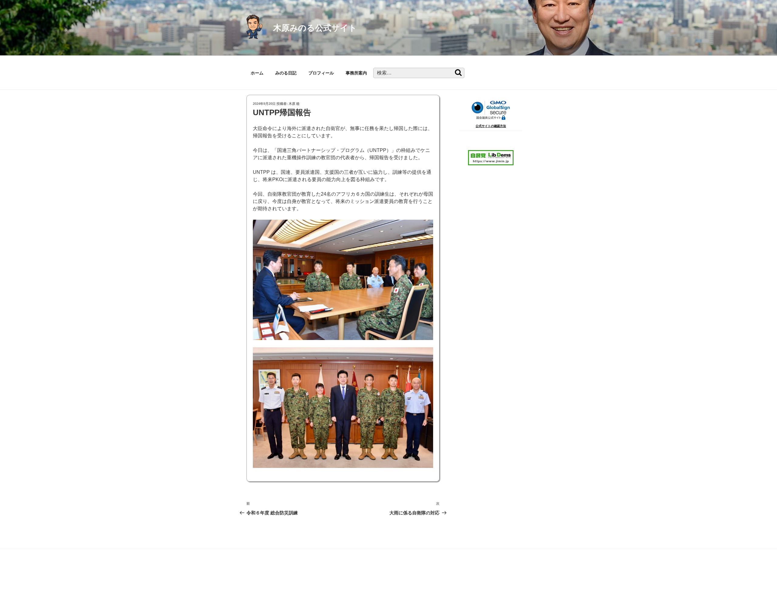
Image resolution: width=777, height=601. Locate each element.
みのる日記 (286, 72)
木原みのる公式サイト (315, 28)
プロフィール (321, 72)
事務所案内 (356, 72)
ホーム (257, 72)
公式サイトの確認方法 (491, 126)
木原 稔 (294, 103)
